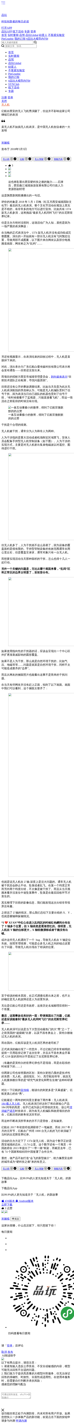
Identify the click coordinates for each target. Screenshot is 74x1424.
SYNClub (13, 84)
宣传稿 (25, 1090)
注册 (4, 97)
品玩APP (6, 31)
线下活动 (18, 31)
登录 (33, 31)
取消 (4, 1351)
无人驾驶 (39, 159)
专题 (27, 31)
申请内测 (21, 1420)
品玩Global (31, 35)
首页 (4, 35)
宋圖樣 (5, 142)
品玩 (4, 15)
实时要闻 (13, 35)
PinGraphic (7, 38)
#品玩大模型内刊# (37, 38)
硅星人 (43, 35)
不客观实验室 (56, 35)
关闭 (4, 101)
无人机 (5, 104)
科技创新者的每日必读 (15, 21)
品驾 (22, 35)
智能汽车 (58, 159)
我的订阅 (19, 38)
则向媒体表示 (59, 376)
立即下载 (6, 1204)
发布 (10, 1351)
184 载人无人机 (10, 1103)
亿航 (22, 159)
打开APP (6, 27)
